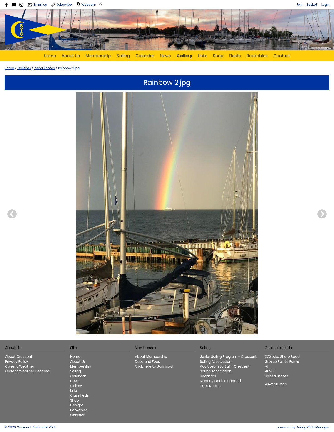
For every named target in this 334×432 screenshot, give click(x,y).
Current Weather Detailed (27, 371)
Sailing (123, 56)
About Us (71, 56)
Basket (312, 4)
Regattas (208, 376)
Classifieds (79, 395)
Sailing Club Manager (312, 427)
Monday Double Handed (220, 380)
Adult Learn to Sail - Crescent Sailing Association (225, 368)
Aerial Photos (44, 68)
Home (50, 56)
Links (202, 56)
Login (325, 4)
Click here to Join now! (154, 366)
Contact (281, 56)
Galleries (24, 68)
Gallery (184, 56)
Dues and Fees (147, 361)
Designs (77, 405)
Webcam (88, 4)
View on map (276, 384)
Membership (98, 56)
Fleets (235, 56)
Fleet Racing (210, 385)
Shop (218, 56)
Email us (40, 4)
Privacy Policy (16, 361)
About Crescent (18, 356)
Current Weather (19, 366)
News (165, 56)
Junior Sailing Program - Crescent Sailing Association (228, 359)
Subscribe (64, 4)
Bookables (257, 56)
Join (299, 4)
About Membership (151, 356)
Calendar (144, 56)
